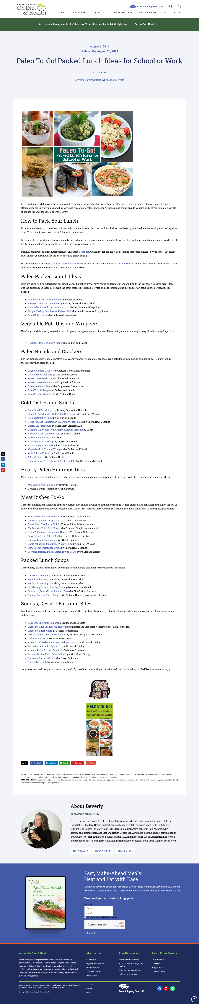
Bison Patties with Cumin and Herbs (47, 532)
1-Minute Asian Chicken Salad (44, 433)
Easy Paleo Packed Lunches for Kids (47, 307)
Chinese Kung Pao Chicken (42, 539)
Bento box (84, 251)
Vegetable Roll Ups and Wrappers (46, 342)
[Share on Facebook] (3, 459)
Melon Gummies (36, 638)
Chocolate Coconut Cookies (42, 658)
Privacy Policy (90, 985)
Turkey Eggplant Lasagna (42, 520)
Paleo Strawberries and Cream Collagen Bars (51, 642)
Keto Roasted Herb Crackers (43, 378)
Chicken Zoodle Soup (39, 575)
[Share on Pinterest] (3, 470)
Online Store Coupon (128, 974)
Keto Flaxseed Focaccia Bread (43, 382)
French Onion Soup (38, 579)
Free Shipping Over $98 (150, 6)
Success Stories (92, 967)
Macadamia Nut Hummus (41, 484)
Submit (91, 933)
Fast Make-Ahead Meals (130, 959)
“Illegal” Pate (34, 457)
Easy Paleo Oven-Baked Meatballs (46, 536)
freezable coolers (126, 263)
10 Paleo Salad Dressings (41, 441)
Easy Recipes (91, 975)
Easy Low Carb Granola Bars (43, 622)
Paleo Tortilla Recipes (39, 390)
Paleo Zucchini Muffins (40, 394)
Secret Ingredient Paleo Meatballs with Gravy (52, 551)
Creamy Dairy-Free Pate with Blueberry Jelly (52, 461)
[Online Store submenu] (108, 12)
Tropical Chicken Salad (40, 417)
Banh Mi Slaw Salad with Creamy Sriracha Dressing (55, 429)
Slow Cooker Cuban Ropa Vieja (44, 547)
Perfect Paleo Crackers (40, 374)
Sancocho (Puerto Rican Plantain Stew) (49, 591)
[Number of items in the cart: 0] (179, 6)
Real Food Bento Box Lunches (43, 303)
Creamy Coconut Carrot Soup (43, 595)
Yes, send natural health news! (102, 917)
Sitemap (88, 992)
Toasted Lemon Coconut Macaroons (47, 634)
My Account (91, 959)
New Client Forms (93, 971)
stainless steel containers (64, 263)
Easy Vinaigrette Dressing (42, 445)
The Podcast (157, 963)
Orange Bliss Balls (37, 662)
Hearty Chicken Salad (39, 425)
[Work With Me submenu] (88, 12)
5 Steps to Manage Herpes (130, 970)
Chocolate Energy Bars (40, 630)
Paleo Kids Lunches (38, 315)
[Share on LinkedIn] (3, 465)
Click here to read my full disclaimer (103, 777)
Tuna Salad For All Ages (40, 410)
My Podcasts (80, 851)
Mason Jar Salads (37, 437)
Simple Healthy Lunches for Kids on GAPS (50, 311)
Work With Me (102, 851)
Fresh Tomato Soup (38, 583)
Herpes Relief (158, 967)
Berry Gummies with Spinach (43, 646)
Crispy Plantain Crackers (41, 370)
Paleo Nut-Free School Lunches (44, 299)
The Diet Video (158, 971)
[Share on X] (3, 454)
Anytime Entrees (84, 79)
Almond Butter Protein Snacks (44, 650)
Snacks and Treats (114, 79)
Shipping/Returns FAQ (95, 963)
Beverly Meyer (99, 72)
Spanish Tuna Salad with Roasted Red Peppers (53, 413)
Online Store (125, 851)
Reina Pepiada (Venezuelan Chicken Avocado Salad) (56, 421)
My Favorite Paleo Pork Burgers (45, 528)
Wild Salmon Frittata (39, 453)
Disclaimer (89, 988)
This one (32, 232)
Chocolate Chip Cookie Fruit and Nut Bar (49, 626)
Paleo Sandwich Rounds (41, 386)
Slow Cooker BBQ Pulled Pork (43, 516)
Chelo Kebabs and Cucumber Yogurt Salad (50, 543)
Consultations (158, 959)
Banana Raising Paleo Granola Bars (46, 654)
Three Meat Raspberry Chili (43, 524)
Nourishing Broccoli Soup (41, 587)
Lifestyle (98, 79)
